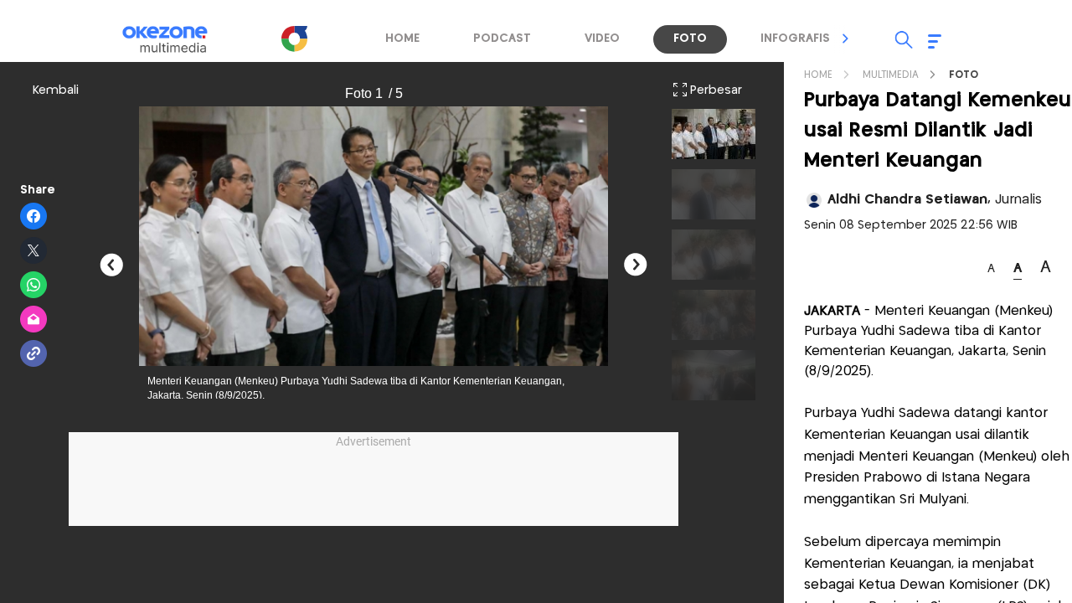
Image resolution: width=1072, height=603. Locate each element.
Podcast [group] (502, 38)
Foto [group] (690, 38)
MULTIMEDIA (891, 75)
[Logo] (294, 38)
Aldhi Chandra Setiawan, (934, 199)
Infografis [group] (795, 38)
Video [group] (602, 38)
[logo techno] (175, 39)
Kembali (56, 90)
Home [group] (402, 38)
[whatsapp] (34, 286)
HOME (818, 75)
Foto (963, 75)
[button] (846, 38)
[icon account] (814, 200)
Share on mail (34, 320)
